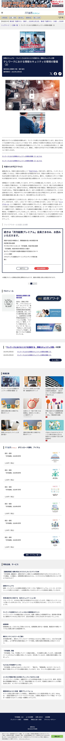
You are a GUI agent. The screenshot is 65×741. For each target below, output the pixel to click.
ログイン (61, 14)
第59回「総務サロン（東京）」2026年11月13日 (24, 21)
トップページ (5, 25)
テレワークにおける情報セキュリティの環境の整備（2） (34, 355)
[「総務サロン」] (48, 316)
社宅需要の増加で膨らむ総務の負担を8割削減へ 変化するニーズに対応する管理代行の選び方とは (54, 392)
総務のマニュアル (8, 58)
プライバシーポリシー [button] (24, 739)
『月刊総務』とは (18, 717)
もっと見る (55, 360)
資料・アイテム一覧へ (32, 555)
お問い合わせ (39, 717)
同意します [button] (57, 736)
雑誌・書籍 (13, 458)
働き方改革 (37, 18)
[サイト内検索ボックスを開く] (62, 17)
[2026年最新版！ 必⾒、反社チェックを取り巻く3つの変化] (32, 7)
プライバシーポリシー (50, 719)
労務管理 (4, 18)
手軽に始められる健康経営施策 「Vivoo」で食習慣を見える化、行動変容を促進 (54, 413)
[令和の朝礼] (32, 133)
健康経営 (28, 18)
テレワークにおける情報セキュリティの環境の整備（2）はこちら (22, 161)
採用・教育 (12, 18)
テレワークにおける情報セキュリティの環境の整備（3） (34, 352)
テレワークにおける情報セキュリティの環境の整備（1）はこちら (22, 156)
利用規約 (26, 719)
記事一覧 (15, 25)
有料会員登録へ (41, 268)
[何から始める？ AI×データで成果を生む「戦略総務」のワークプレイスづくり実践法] (32, 52)
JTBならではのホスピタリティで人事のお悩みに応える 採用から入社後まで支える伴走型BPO (54, 435)
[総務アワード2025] (48, 302)
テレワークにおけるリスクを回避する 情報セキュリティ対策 (35, 58)
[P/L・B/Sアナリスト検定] (48, 331)
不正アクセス (33, 171)
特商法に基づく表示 (36, 719)
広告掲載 (47, 717)
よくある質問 (29, 717)
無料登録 (61, 11)
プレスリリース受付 (15, 719)
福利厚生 (21, 18)
